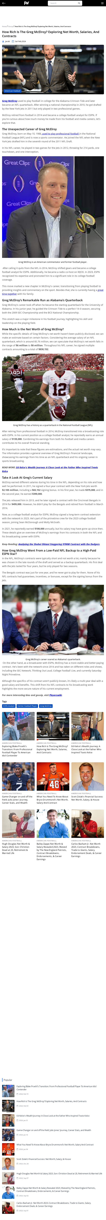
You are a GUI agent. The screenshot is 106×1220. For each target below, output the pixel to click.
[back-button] (4, 3)
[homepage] (26, 3)
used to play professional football (60, 133)
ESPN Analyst (8, 706)
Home (4, 26)
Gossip (10, 26)
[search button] (79, 3)
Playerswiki (55, 695)
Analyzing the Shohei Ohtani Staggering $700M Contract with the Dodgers (59, 544)
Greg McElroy (46, 706)
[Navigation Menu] (102, 3)
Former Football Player (27, 706)
